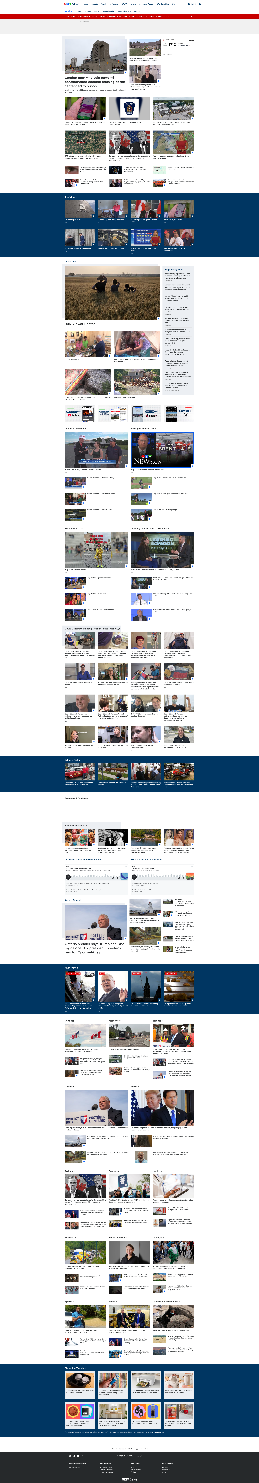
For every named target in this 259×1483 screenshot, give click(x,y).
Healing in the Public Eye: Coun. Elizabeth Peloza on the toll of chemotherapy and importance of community (177, 654)
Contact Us (122, 1449)
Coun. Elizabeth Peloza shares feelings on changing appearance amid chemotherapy (78, 716)
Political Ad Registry (106, 1472)
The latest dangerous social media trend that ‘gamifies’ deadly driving (83, 1267)
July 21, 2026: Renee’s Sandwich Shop (100, 610)
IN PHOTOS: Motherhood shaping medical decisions (144, 715)
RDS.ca (164, 1472)
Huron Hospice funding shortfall (111, 220)
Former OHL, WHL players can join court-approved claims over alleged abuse (93, 1340)
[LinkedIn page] (82, 1456)
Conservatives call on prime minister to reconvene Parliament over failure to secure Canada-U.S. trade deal (93, 1224)
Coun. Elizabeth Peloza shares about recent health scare (179, 684)
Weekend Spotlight (108, 11)
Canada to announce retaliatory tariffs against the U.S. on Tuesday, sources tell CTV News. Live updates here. (129, 158)
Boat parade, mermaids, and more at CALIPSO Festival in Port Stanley (136, 361)
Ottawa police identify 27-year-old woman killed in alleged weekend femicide (184, 938)
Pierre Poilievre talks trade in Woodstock (175, 249)
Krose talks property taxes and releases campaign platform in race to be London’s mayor (145, 87)
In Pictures (114, 4)
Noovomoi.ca (166, 1469)
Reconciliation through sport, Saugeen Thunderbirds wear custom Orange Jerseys (181, 181)
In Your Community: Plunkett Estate (99, 510)
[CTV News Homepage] (71, 4)
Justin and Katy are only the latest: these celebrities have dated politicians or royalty (112, 850)
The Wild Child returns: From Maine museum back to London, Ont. (79, 784)
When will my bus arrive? (173, 220)
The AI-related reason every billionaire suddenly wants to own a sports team (92, 1352)
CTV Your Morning (129, 4)
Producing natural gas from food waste (144, 221)
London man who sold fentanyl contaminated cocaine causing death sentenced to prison (95, 82)
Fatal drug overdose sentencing (78, 248)
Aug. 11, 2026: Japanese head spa (99, 578)
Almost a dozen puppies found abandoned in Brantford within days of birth (137, 1069)
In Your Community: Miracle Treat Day (100, 478)
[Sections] (59, 4)
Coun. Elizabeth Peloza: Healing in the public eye (113, 746)
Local (86, 4)
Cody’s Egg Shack (72, 360)
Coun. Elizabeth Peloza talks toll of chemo (78, 684)
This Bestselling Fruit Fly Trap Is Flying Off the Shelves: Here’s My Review (178, 1423)
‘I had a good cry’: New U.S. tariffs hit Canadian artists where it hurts (183, 913)
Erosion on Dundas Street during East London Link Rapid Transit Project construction (88, 398)
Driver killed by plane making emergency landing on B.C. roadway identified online (183, 949)
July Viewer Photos (80, 324)
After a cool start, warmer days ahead (143, 249)
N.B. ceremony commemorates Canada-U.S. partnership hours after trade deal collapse (144, 920)
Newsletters (144, 1449)
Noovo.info (165, 1467)
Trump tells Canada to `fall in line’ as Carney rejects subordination (136, 1221)
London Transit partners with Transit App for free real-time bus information (85, 123)
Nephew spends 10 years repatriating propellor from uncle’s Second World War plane (146, 785)
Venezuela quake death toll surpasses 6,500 (171, 1330)
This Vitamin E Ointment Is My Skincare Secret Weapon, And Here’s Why (111, 1393)
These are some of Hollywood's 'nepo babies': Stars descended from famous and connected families (179, 850)
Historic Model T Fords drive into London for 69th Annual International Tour (179, 785)
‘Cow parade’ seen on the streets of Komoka (112, 784)
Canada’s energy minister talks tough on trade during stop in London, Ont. (171, 123)
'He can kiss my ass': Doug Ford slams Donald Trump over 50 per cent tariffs (113, 1006)
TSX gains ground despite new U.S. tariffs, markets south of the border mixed (136, 1210)
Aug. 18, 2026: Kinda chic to (75, 570)
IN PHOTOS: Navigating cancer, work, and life (80, 746)
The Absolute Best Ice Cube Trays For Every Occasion (80, 1392)
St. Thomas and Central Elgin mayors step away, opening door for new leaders (137, 181)
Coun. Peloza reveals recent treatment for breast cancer (175, 746)
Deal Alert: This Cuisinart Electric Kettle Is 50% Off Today (178, 1392)
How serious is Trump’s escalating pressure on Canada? (144, 1005)
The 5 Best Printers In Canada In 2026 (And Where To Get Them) (145, 1392)
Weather (96, 11)
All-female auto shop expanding (111, 248)
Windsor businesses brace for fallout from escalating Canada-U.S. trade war (82, 1050)
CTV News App (133, 1449)
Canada (94, 4)
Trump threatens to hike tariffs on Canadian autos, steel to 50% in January (92, 1212)
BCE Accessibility (74, 1467)
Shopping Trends (146, 4)
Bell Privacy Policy (106, 1467)
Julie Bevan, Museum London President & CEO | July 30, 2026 (155, 570)
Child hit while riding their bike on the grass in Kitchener (136, 1057)
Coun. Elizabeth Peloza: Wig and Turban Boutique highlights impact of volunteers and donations (113, 716)
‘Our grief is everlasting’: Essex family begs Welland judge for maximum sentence (91, 1072)
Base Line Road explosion (124, 397)
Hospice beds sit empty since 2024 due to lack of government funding (143, 59)
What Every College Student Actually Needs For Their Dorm (144, 1422)
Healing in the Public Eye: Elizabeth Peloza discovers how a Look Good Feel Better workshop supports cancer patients (112, 654)
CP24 (132, 1467)
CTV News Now (163, 4)
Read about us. (159, 1432)
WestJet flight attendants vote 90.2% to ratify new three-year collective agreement (129, 1201)
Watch (103, 4)
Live (173, 4)
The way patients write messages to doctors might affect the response (173, 1201)
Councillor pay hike (72, 220)
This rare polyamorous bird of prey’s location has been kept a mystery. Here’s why (181, 1338)
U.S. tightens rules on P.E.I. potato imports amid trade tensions (177, 1005)
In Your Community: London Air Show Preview (83, 470)
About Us (137, 11)
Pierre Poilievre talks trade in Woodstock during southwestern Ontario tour (91, 181)
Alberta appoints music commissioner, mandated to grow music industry (129, 1267)
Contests (87, 11)
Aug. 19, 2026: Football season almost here (147, 470)
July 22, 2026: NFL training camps (165, 510)
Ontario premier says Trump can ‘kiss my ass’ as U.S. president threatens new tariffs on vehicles (94, 948)
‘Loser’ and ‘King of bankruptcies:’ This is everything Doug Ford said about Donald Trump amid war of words (172, 1051)
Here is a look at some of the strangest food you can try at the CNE (78, 850)
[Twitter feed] (70, 1456)
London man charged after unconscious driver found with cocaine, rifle (135, 169)
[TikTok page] (74, 1456)
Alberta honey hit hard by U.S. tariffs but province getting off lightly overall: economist (145, 949)
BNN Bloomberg (136, 1469)
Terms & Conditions (106, 1469)
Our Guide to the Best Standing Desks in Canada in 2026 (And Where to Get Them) (112, 1423)
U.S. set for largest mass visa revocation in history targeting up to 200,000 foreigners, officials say (160, 1129)
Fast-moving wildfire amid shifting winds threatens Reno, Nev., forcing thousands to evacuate (180, 1349)
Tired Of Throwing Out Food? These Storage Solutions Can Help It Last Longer (78, 1423)
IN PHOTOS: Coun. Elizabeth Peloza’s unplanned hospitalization (113, 684)
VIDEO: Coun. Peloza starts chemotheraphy (142, 746)
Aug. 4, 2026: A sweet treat (96, 594)
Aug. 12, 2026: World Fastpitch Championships (169, 478)
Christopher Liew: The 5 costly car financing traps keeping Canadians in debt (136, 1352)
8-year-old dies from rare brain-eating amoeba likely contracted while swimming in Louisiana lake (180, 1221)
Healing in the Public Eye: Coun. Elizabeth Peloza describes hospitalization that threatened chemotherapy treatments (143, 654)
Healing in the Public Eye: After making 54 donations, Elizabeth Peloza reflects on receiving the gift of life (80, 654)
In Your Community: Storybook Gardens (101, 494)
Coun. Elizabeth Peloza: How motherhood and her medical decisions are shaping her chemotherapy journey (175, 717)
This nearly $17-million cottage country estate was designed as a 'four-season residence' (146, 850)
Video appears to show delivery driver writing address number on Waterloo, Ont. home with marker (78, 1006)
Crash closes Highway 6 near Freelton (124, 1049)
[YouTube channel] (78, 1456)
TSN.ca (133, 1472)
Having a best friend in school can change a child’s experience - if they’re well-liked (180, 1287)
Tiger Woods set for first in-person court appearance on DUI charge (81, 1331)
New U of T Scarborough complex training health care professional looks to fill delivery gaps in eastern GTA (184, 926)
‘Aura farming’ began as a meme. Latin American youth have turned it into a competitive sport (172, 1267)
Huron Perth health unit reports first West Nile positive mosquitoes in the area (93, 169)
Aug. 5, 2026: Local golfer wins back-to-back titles (170, 494)
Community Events (124, 11)
